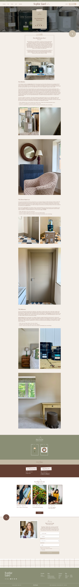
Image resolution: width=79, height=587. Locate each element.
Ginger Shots (28, 473)
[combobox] (49, 541)
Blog (49, 505)
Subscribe (5, 0)
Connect (60, 573)
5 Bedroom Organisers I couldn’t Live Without (45, 474)
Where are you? (42, 538)
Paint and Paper (21, 317)
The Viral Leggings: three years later (52, 508)
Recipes (34, 505)
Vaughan (49, 313)
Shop (49, 573)
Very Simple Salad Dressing (38, 507)
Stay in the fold (49, 552)
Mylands (44, 208)
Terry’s (34, 311)
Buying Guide (19, 505)
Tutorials (42, 573)
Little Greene (26, 207)
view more (39, 512)
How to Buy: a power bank (22, 507)
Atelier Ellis (30, 84)
